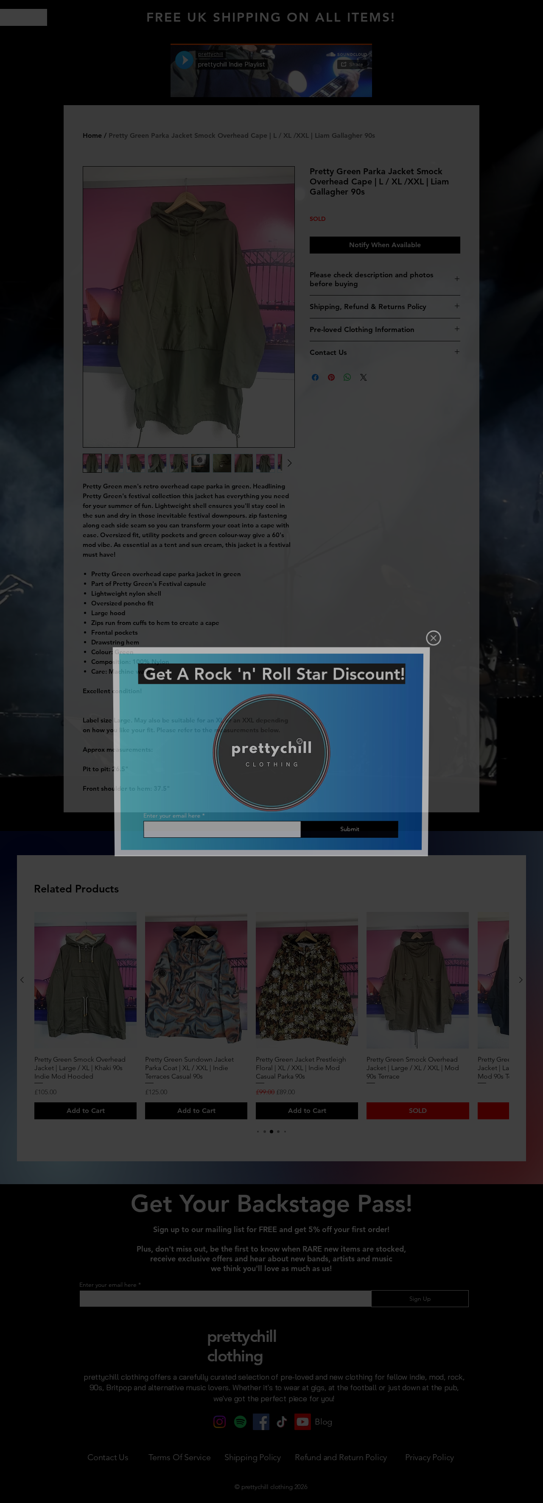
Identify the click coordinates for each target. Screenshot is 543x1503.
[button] (432, 638)
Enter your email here (171, 816)
